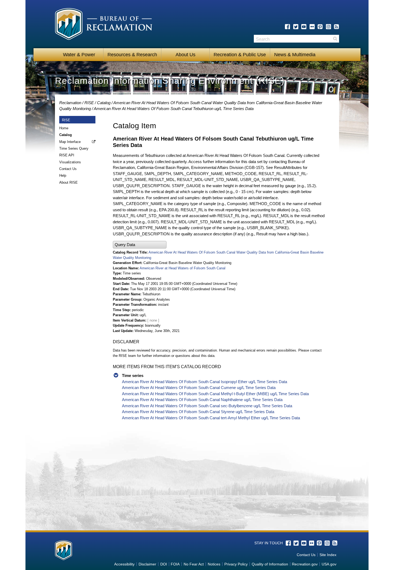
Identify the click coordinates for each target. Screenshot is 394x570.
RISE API (66, 155)
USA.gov (329, 564)
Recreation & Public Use (240, 54)
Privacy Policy (236, 564)
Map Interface (70, 142)
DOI (163, 564)
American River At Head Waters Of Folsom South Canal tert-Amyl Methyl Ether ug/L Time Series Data (211, 418)
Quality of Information (270, 564)
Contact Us (68, 169)
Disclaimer (147, 564)
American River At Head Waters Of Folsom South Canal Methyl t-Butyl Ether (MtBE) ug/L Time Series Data (215, 393)
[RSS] (336, 26)
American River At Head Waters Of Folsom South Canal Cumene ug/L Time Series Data (199, 387)
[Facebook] (287, 26)
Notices (214, 564)
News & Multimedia (294, 54)
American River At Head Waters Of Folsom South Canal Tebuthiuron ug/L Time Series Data (174, 108)
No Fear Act (194, 564)
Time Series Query (73, 148)
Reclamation (70, 102)
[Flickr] (312, 26)
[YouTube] (303, 26)
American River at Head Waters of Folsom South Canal (182, 268)
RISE (89, 102)
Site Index (327, 555)
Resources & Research (132, 54)
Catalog (103, 102)
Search (335, 39)
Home (63, 128)
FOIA (175, 564)
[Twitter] (295, 26)
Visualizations (70, 162)
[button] (139, 245)
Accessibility (124, 564)
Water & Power (79, 54)
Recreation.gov (305, 564)
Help (62, 175)
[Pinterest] (320, 26)
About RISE (68, 182)
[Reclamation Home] (103, 25)
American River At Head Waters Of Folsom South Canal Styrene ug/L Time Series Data (198, 411)
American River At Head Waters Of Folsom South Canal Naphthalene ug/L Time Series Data (202, 399)
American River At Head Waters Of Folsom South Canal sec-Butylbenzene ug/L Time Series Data (207, 405)
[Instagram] (328, 26)
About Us (185, 54)
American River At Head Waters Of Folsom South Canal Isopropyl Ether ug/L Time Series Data (204, 381)
